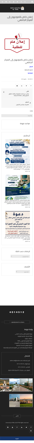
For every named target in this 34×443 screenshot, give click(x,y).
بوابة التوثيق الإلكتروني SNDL (24, 341)
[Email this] (17, 86)
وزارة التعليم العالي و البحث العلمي (23, 334)
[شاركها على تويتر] (26, 86)
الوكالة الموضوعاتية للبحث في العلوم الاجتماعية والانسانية (17, 348)
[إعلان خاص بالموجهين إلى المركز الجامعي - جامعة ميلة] (17, 8)
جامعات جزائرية (28, 338)
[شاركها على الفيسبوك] (31, 86)
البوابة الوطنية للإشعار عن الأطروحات (23, 343)
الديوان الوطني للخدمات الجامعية (24, 345)
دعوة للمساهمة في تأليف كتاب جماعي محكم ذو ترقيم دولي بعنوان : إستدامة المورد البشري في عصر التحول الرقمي (17, 237)
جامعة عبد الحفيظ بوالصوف (17, 322)
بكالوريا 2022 (23, 79)
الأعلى (17, 416)
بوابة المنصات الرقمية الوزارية (25, 336)
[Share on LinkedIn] (21, 86)
